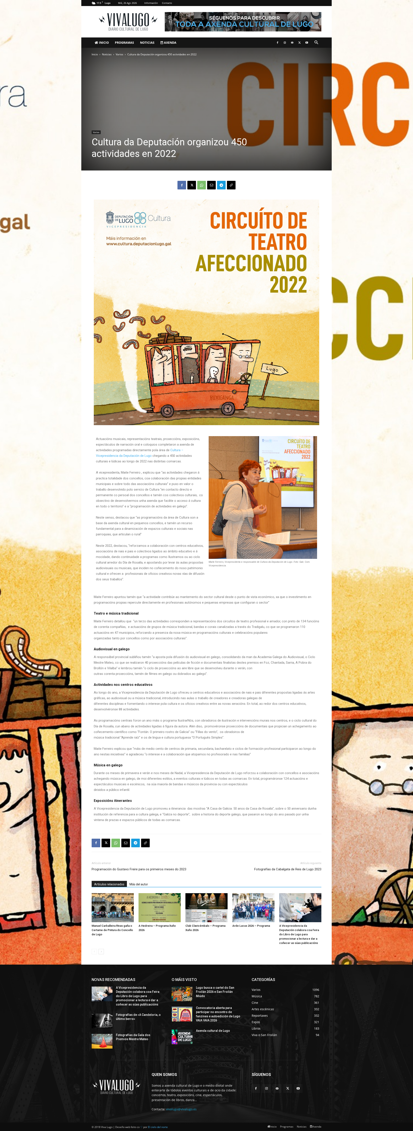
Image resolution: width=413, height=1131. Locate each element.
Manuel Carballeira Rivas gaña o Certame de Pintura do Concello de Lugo (112, 930)
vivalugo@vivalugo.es (181, 1109)
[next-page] (101, 951)
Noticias (147, 42)
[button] (316, 43)
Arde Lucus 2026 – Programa (251, 925)
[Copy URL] (231, 185)
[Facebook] (277, 42)
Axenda (169, 42)
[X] (299, 42)
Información (151, 3)
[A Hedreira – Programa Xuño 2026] (160, 907)
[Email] (211, 185)
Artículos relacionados (109, 884)
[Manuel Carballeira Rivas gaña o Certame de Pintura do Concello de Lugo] (113, 907)
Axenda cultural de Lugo (213, 1030)
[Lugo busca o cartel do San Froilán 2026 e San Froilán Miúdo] (182, 994)
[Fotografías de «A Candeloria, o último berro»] (102, 1021)
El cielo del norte (158, 1127)
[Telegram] (221, 185)
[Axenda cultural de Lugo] (182, 1037)
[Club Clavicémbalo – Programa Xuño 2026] (206, 907)
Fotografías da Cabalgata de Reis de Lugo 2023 (287, 869)
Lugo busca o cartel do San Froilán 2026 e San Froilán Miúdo (215, 992)
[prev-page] (94, 951)
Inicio (103, 42)
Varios (119, 54)
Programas (124, 42)
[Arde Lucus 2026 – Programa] (253, 907)
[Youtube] (307, 42)
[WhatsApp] (201, 185)
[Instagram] (285, 42)
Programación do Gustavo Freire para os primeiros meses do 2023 (139, 869)
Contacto (167, 3)
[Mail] (292, 42)
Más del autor (138, 884)
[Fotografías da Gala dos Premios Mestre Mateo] (102, 1041)
